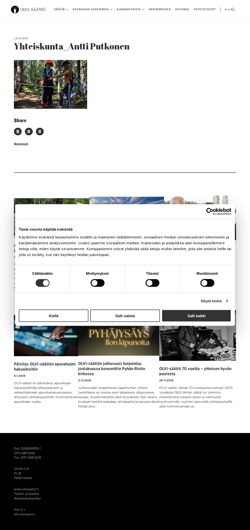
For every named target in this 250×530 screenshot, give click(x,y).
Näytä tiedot (211, 301)
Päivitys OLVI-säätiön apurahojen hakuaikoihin (44, 367)
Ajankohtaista (128, 9)
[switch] (97, 283)
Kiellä (53, 316)
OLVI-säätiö (28, 10)
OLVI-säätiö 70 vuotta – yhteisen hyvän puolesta (195, 371)
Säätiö (59, 9)
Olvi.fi (229, 9)
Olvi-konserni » (24, 514)
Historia (182, 9)
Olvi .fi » (19, 509)
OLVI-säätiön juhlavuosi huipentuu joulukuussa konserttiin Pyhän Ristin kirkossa (111, 368)
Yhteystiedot (205, 9)
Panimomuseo (160, 9)
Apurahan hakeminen (91, 9)
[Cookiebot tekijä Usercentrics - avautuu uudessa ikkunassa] (209, 211)
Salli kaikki (197, 316)
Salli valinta (125, 316)
